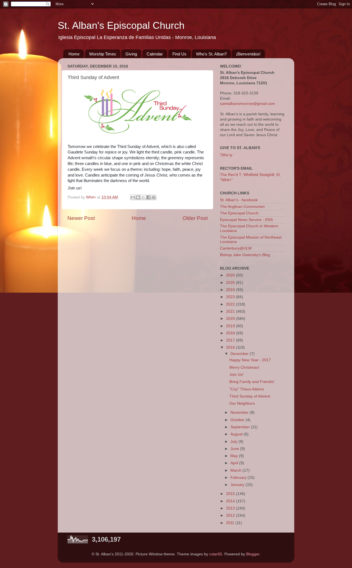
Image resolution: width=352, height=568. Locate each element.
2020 (231, 319)
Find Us (179, 54)
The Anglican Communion (242, 207)
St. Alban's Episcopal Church (121, 25)
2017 (231, 340)
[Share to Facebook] (148, 197)
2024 (231, 290)
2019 (231, 326)
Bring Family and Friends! (251, 382)
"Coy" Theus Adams (246, 389)
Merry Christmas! (244, 367)
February (239, 477)
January (238, 485)
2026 (231, 275)
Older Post (195, 218)
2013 (231, 508)
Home (73, 54)
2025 (231, 283)
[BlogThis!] (138, 197)
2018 (231, 333)
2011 (230, 523)
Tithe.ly (226, 155)
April (234, 463)
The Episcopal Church (239, 213)
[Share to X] (143, 197)
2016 (231, 347)
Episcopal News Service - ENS (246, 220)
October (238, 420)
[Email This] (133, 197)
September (240, 427)
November (240, 412)
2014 (231, 501)
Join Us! (236, 375)
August (237, 434)
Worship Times (102, 54)
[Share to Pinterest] (153, 197)
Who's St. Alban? (211, 54)
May (234, 456)
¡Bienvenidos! (248, 54)
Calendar (155, 54)
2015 (231, 494)
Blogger (252, 554)
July (234, 442)
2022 (231, 304)
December (240, 354)
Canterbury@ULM (236, 248)
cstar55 (215, 554)
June (235, 449)
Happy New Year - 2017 (250, 360)
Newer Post (81, 218)
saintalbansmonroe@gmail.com (247, 104)
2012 (231, 515)
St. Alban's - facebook (239, 200)
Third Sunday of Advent (249, 396)
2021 (231, 311)
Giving (131, 54)
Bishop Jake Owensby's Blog (245, 255)
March (236, 470)
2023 (231, 297)
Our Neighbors (242, 403)
